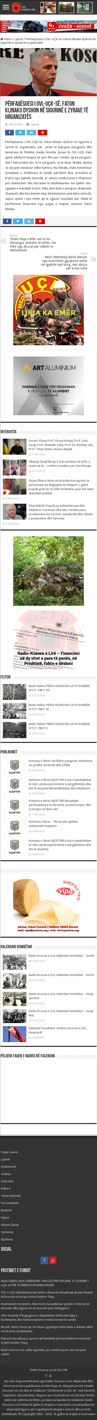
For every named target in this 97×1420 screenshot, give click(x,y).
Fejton (5, 1217)
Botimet (6, 1210)
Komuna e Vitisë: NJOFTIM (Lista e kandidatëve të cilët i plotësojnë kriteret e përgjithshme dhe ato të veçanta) (60, 845)
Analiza (6, 1174)
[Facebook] (44, 1260)
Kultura (5, 1188)
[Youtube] (53, 1260)
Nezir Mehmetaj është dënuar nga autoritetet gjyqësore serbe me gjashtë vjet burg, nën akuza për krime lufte (64, 261)
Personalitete (10, 1203)
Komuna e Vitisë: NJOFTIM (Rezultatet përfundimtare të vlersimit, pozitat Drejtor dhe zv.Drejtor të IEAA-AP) (60, 805)
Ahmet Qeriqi (10, 1225)
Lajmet (18, 39)
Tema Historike (11, 1195)
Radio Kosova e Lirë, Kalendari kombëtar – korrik (61, 975)
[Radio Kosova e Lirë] (48, 8)
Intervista (7, 1181)
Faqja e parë (9, 1152)
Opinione (7, 1232)
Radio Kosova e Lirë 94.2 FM (48, 1370)
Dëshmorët (8, 1166)
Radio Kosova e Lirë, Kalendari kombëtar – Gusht (61, 955)
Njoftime (7, 1239)
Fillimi (7, 39)
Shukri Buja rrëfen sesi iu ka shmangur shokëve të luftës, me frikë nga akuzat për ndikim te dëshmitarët (33, 243)
